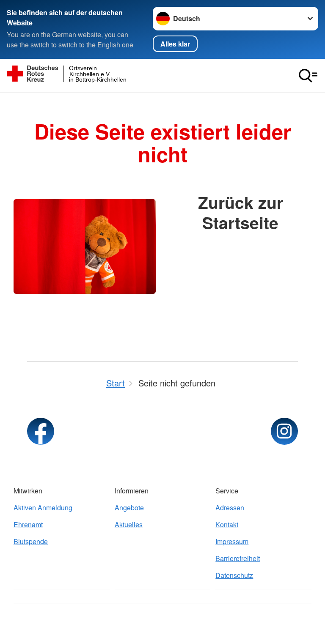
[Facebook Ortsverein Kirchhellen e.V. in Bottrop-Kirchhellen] (40, 431)
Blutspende (31, 541)
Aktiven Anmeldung (43, 507)
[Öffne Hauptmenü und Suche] (308, 76)
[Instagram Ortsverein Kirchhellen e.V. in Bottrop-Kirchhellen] (284, 431)
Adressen (229, 507)
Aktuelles (129, 524)
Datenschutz (234, 575)
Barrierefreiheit (237, 558)
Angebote (129, 507)
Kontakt (226, 524)
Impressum (231, 541)
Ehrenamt (28, 524)
